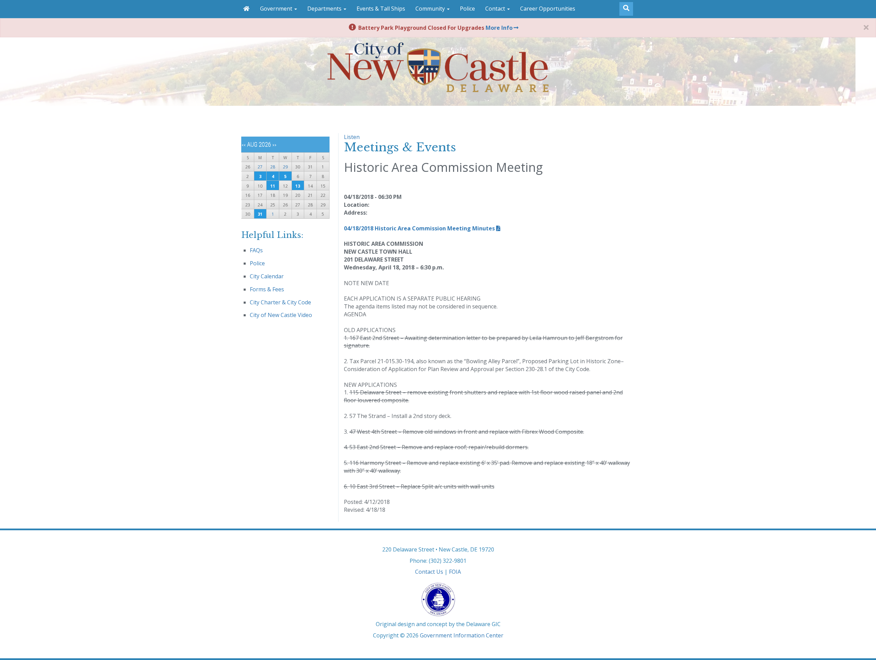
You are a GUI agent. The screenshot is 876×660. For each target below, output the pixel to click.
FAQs (256, 250)
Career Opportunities (547, 8)
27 (260, 167)
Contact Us (429, 571)
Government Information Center (461, 635)
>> (274, 145)
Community (430, 8)
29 (285, 167)
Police (467, 8)
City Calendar (267, 276)
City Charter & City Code (280, 302)
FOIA (455, 571)
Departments (325, 8)
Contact (495, 8)
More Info (499, 27)
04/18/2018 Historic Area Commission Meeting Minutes (419, 228)
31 (260, 214)
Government (277, 8)
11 (272, 186)
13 (297, 186)
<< (244, 145)
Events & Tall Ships (381, 8)
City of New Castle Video (281, 315)
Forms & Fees (267, 289)
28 (272, 167)
